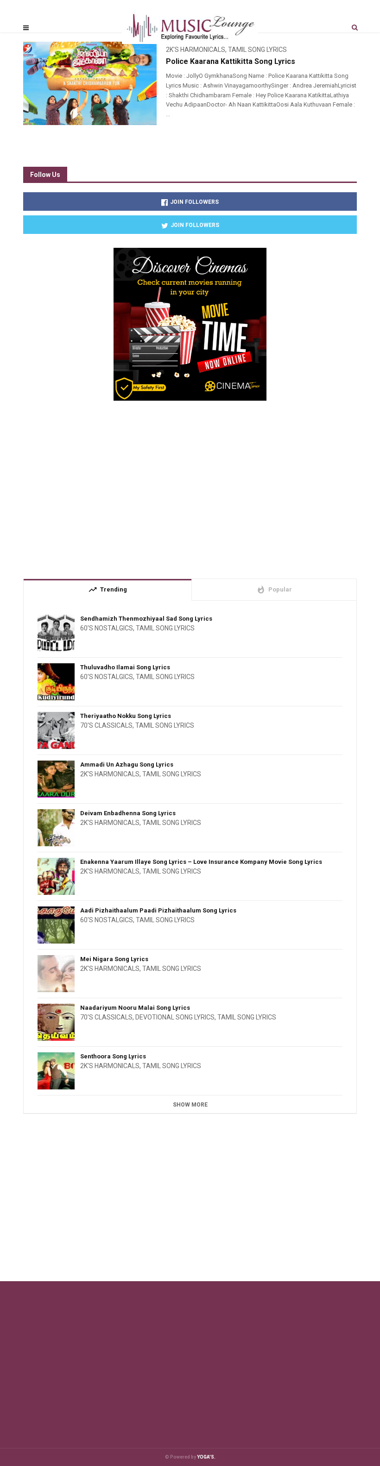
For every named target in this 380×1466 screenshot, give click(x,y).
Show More (190, 1104)
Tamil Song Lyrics (165, 628)
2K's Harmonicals (109, 774)
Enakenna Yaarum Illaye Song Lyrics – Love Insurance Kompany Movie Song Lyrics (201, 861)
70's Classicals (106, 725)
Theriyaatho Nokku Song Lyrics (125, 715)
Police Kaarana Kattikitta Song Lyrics (230, 61)
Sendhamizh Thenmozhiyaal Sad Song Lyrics (146, 618)
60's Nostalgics (106, 628)
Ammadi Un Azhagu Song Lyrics (126, 764)
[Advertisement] (190, 486)
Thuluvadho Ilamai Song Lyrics (125, 667)
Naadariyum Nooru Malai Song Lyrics (135, 1007)
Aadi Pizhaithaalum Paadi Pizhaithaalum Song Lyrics (158, 910)
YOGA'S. (206, 1457)
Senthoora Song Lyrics (113, 1056)
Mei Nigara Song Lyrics (114, 959)
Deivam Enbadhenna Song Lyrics (128, 813)
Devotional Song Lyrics (175, 1017)
